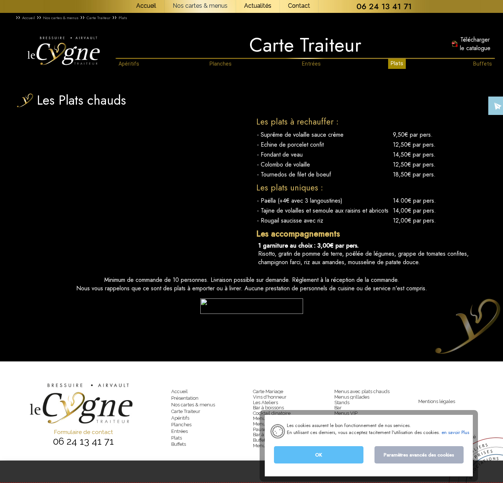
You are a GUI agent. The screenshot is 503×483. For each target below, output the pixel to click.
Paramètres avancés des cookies (419, 454)
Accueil (28, 18)
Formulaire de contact (83, 432)
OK (318, 454)
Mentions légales (436, 401)
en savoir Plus (454, 432)
